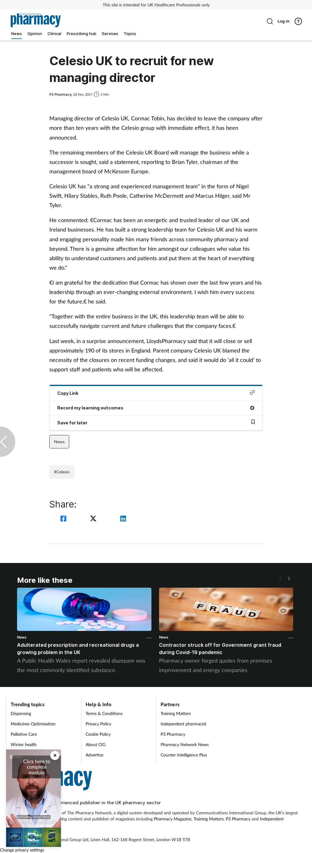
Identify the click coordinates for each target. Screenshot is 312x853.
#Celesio (62, 471)
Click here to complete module (36, 766)
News (59, 441)
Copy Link (67, 393)
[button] (289, 578)
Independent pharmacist (183, 723)
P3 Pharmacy (173, 734)
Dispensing (21, 713)
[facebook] (64, 519)
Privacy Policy (98, 723)
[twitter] (94, 519)
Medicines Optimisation (33, 723)
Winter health (24, 744)
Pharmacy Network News (185, 744)
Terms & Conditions (104, 713)
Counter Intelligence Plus (184, 754)
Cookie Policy (98, 734)
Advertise (94, 754)
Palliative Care (24, 734)
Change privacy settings (22, 849)
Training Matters (176, 713)
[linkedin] (123, 519)
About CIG (95, 744)
